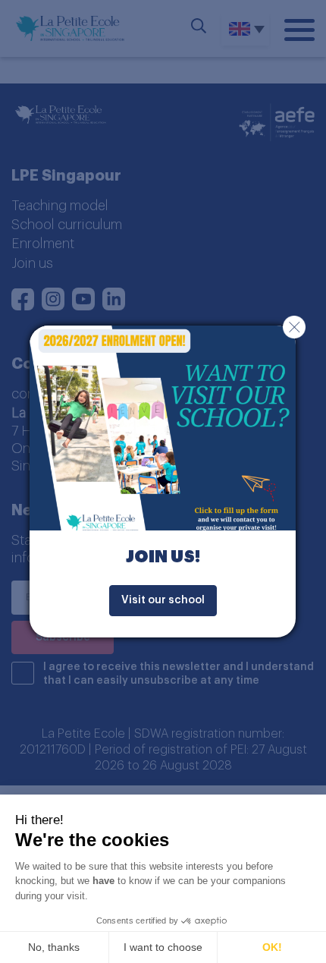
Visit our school (163, 600)
